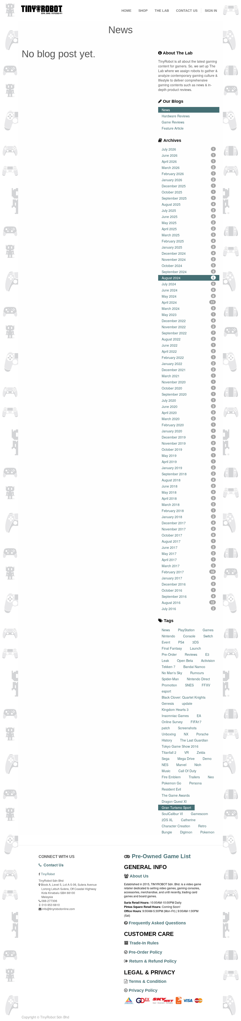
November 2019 (188, 443)
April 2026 (188, 161)
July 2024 (188, 284)
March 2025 (188, 235)
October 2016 (188, 590)
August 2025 (188, 204)
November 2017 (188, 529)
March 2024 (188, 308)
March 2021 (188, 375)
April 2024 (188, 302)
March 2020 (188, 418)
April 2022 (188, 351)
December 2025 (188, 186)
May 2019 (188, 455)
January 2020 (188, 431)
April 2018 (188, 498)
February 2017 (188, 572)
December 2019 (188, 437)
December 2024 (188, 253)
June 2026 (188, 155)
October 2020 (188, 388)
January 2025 (188, 247)
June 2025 (188, 216)
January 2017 (188, 578)
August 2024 (188, 277)
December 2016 (188, 584)
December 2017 (188, 523)
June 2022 (188, 345)
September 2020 (188, 394)
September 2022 (188, 333)
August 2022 (188, 339)
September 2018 (188, 474)
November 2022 (188, 326)
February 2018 (188, 510)
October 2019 (188, 449)
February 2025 (188, 241)
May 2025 (188, 222)
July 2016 (188, 608)
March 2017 (188, 565)
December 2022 (188, 320)
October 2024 (188, 265)
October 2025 (188, 192)
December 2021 (188, 369)
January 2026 (188, 179)
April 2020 (188, 412)
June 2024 (188, 290)
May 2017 (188, 553)
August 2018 (188, 480)
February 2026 (188, 173)
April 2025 (188, 228)
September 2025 (188, 198)
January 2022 (188, 363)
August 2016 (188, 602)
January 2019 (188, 467)
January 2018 (188, 516)
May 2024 (188, 296)
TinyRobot (48, 874)
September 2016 (188, 596)
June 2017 (188, 547)
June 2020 (188, 406)
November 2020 (188, 382)
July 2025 (188, 210)
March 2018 (188, 504)
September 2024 (188, 271)
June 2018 (188, 486)
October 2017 (188, 535)
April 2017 (188, 559)
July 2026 (188, 149)
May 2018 (188, 492)
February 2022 (188, 357)
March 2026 (188, 167)
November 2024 (188, 259)
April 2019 (188, 461)
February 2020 (188, 424)
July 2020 (188, 400)
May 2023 (188, 314)
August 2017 (188, 541)
